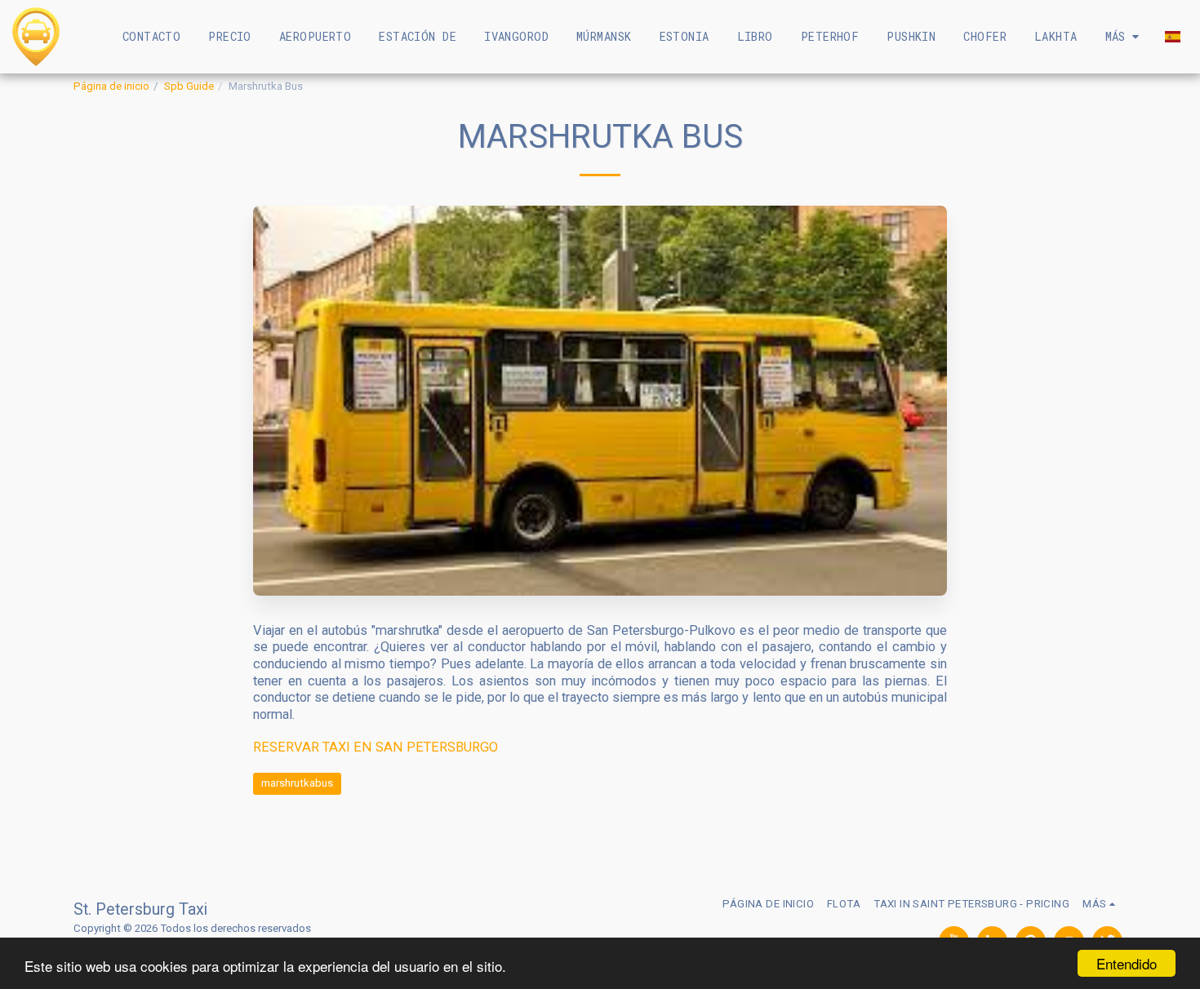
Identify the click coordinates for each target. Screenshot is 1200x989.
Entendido (1126, 963)
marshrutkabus (297, 783)
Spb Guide (189, 86)
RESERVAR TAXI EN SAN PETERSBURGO (375, 747)
